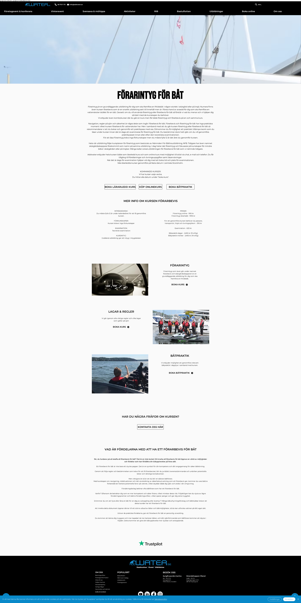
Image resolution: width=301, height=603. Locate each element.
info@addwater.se (76, 4)
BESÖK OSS (169, 572)
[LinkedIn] (147, 594)
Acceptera (289, 599)
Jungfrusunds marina (172, 576)
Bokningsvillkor (100, 575)
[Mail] (68, 4)
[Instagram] (160, 594)
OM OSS (99, 572)
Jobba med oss (100, 582)
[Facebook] (153, 594)
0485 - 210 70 (190, 578)
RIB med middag (122, 578)
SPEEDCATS (121, 580)
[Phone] (55, 4)
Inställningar (275, 599)
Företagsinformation (101, 577)
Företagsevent (122, 582)
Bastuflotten (121, 575)
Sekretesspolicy (100, 584)
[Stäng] (298, 599)
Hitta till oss (99, 580)
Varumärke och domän (102, 589)
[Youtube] (140, 594)
